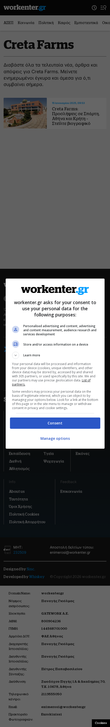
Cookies (101, 722)
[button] (55, 355)
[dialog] (55, 364)
